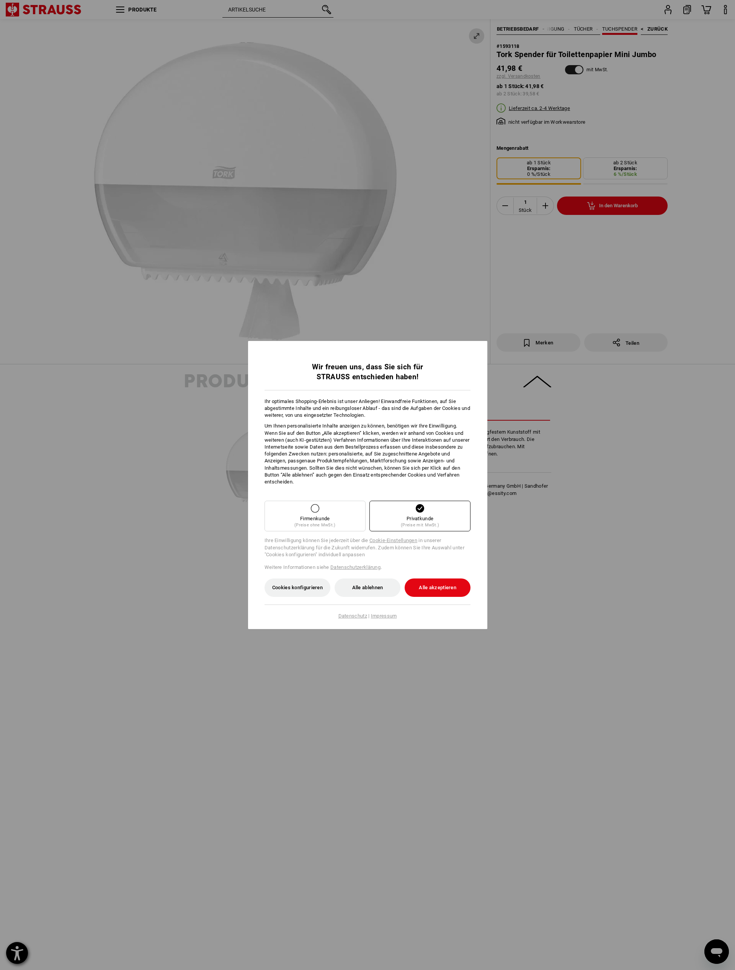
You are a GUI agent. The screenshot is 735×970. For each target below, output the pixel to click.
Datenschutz (352, 616)
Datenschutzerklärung (355, 567)
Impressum (384, 616)
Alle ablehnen (367, 587)
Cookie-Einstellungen (393, 540)
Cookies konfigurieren (297, 587)
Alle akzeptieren (437, 587)
